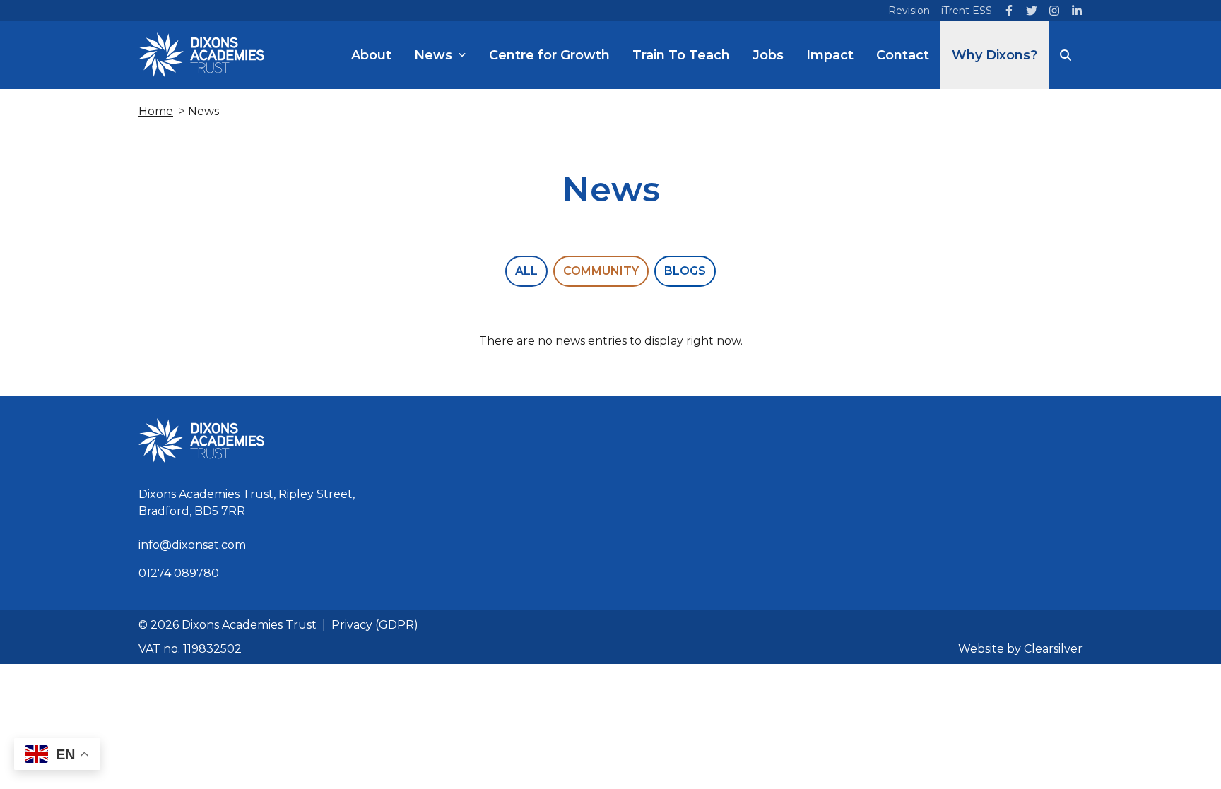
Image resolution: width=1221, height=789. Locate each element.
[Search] (1066, 55)
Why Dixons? (994, 55)
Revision (909, 10)
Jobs (768, 55)
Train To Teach (681, 55)
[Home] (201, 55)
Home (155, 111)
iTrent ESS (966, 10)
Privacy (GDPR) (374, 624)
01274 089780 (178, 573)
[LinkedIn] (1077, 10)
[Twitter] (1031, 10)
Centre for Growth (549, 55)
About (371, 55)
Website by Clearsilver (1020, 648)
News (433, 55)
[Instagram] (1054, 10)
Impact (830, 55)
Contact (902, 55)
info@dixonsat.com (192, 545)
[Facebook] (1009, 10)
